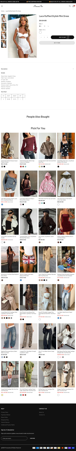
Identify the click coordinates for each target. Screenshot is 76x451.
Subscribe (32, 438)
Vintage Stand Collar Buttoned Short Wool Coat (47, 161)
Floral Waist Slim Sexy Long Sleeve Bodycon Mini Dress (65, 161)
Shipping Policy (5, 419)
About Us (41, 412)
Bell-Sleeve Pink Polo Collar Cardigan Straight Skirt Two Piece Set (66, 352)
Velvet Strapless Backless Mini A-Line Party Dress (65, 237)
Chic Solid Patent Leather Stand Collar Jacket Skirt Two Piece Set (28, 389)
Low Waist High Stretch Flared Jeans (64, 313)
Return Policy (4, 417)
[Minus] (41, 37)
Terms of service (5, 422)
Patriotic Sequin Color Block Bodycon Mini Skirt (26, 275)
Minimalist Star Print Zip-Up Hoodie (47, 198)
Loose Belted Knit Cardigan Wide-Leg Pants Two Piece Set (9, 313)
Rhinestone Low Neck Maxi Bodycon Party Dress (10, 275)
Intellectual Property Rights (8, 424)
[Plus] (47, 37)
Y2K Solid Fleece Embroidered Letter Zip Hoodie (64, 199)
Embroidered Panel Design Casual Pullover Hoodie (9, 161)
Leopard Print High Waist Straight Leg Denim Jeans (28, 352)
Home (2, 11)
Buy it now (57, 42)
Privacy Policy (4, 412)
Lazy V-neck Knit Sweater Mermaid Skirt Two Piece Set (47, 275)
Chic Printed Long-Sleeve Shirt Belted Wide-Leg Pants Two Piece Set (28, 314)
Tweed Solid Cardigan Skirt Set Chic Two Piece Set (9, 389)
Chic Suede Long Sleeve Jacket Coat (46, 237)
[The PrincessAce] (38, 6)
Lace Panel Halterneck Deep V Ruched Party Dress (27, 199)
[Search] (70, 6)
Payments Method (5, 414)
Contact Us (42, 414)
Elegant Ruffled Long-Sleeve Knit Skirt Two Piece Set (65, 389)
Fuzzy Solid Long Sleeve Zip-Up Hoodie (8, 237)
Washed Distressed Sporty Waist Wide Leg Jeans (9, 352)
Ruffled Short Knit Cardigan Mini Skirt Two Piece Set (46, 389)
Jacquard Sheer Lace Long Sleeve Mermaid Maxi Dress (28, 237)
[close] (74, 2)
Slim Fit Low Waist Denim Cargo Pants (46, 352)
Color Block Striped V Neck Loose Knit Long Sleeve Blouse (9, 199)
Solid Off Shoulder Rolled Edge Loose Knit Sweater (27, 161)
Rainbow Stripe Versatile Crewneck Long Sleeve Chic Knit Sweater (65, 275)
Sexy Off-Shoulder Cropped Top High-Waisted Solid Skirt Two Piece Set (47, 314)
